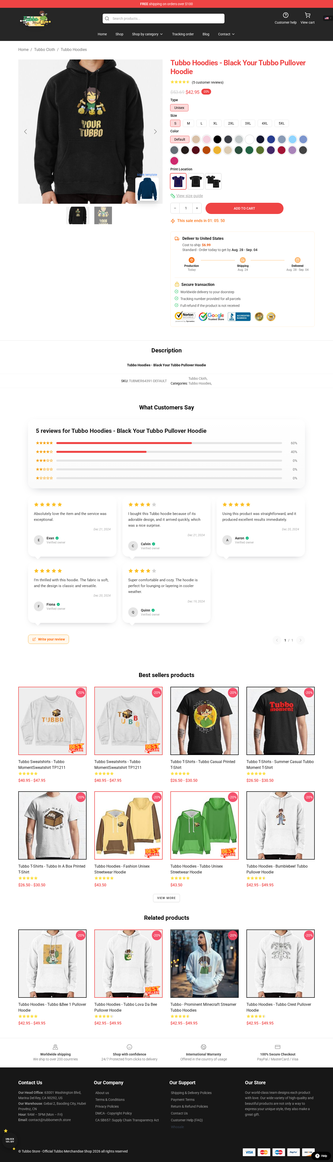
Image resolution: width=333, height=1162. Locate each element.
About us (102, 1093)
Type (174, 100)
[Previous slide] (26, 131)
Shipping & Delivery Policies (191, 1093)
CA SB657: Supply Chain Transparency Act (127, 1120)
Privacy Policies (107, 1106)
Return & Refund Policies (189, 1106)
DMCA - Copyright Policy (113, 1113)
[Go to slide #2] (103, 215)
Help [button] (324, 1156)
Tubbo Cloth (44, 49)
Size (173, 115)
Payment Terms (183, 1100)
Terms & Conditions (110, 1100)
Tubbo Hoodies (74, 49)
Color (174, 131)
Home (23, 49)
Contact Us (179, 1113)
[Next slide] (155, 131)
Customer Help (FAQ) (187, 1120)
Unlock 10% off (10, 1140)
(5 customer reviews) (208, 82)
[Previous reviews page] (277, 640)
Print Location (181, 169)
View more (166, 898)
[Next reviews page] (300, 640)
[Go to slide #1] (77, 215)
